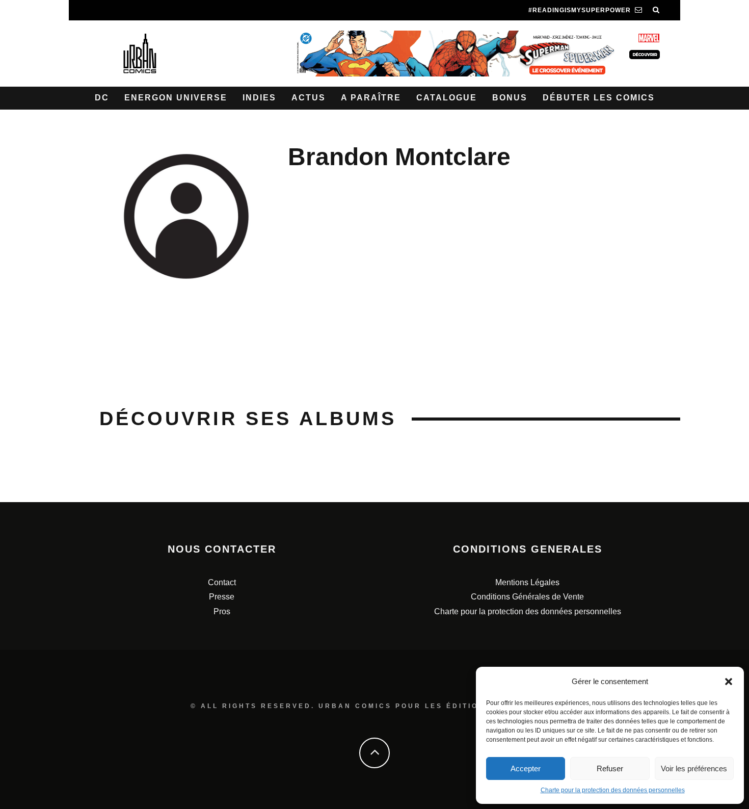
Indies (259, 97)
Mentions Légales (527, 582)
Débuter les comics (599, 97)
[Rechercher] (656, 10)
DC (102, 97)
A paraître (371, 97)
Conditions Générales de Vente (527, 596)
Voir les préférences (694, 768)
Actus (308, 97)
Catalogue (446, 97)
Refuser (610, 768)
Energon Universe (175, 97)
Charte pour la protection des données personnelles (613, 790)
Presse (221, 596)
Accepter (526, 768)
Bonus (509, 97)
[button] (729, 681)
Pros (221, 611)
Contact (222, 582)
